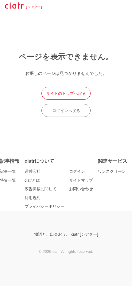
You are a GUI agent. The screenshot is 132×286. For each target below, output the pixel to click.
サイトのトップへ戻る (66, 93)
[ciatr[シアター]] (14, 6)
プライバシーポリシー (44, 206)
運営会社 (33, 171)
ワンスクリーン (112, 171)
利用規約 (33, 197)
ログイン (77, 171)
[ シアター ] (34, 7)
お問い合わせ (81, 188)
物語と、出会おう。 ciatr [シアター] (66, 234)
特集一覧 (8, 180)
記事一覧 (8, 171)
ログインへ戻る (66, 110)
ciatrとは (32, 180)
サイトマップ (81, 180)
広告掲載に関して (40, 188)
